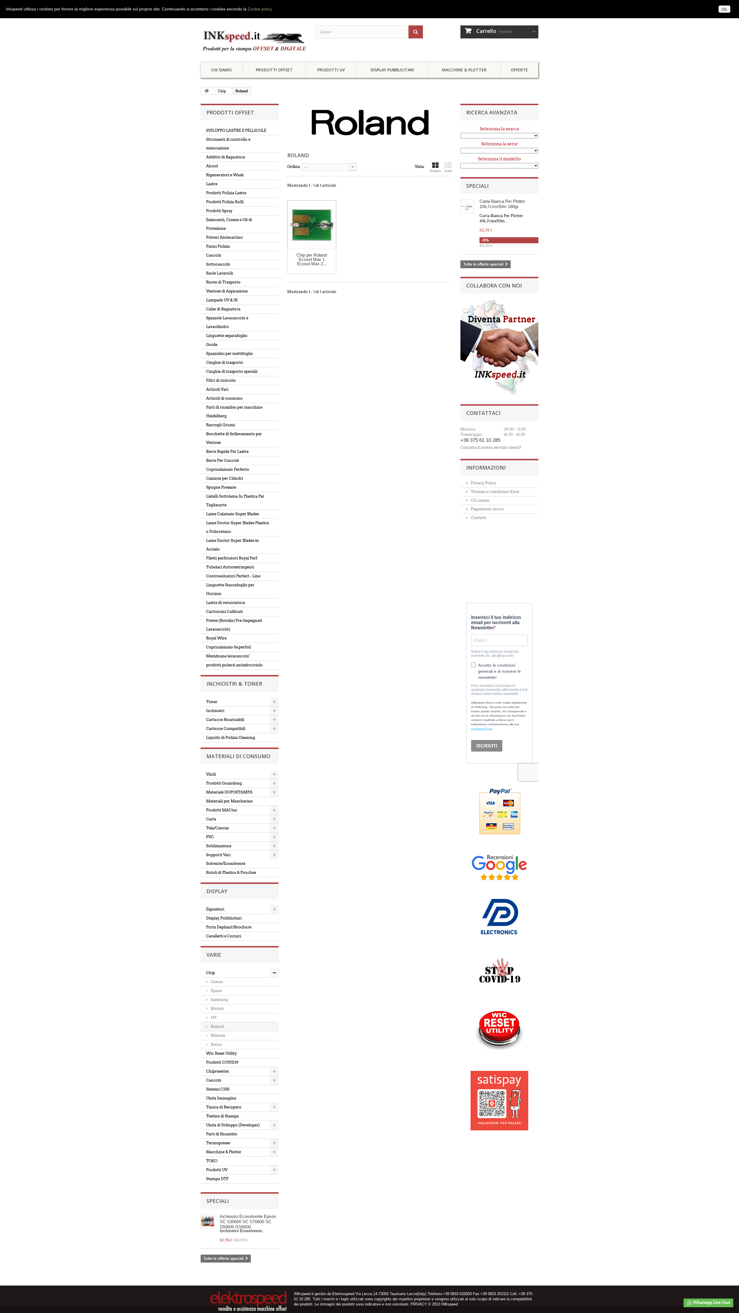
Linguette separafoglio (226, 335)
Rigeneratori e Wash (225, 175)
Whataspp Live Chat (711, 1302)
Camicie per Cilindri (224, 478)
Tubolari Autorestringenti (230, 567)
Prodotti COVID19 (222, 1062)
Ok (724, 9)
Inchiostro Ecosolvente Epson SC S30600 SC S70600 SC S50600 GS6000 (248, 1221)
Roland (217, 1026)
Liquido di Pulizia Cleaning (230, 737)
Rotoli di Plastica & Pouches (231, 872)
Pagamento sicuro (487, 509)
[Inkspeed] (254, 40)
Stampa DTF (217, 1179)
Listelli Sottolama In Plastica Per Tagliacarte (235, 500)
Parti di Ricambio (221, 1134)
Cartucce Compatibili (225, 728)
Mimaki (217, 1035)
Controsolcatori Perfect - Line (233, 576)
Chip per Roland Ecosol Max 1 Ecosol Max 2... (311, 259)
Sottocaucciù (218, 264)
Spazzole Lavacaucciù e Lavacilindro (227, 322)
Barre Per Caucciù (222, 460)
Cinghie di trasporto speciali (231, 371)
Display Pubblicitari (392, 70)
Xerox (216, 1044)
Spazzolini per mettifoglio (229, 353)
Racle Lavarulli (219, 273)
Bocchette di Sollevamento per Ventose (234, 438)
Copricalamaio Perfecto (227, 469)
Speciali (217, 1200)
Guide (211, 344)
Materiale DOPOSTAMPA (229, 792)
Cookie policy (260, 9)
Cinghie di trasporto (224, 362)
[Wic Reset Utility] (499, 1030)
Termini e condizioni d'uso (494, 491)
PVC (210, 837)
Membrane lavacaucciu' (228, 656)
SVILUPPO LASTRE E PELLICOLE (236, 130)
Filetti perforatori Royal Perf (231, 558)
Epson (216, 991)
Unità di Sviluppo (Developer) (233, 1125)
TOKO (211, 1161)
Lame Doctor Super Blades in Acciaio (232, 544)
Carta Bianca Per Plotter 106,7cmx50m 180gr (502, 204)
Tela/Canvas (217, 828)
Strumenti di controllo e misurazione (228, 143)
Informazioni (486, 467)
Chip (222, 91)
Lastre (211, 184)
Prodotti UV (331, 70)
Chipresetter (217, 1071)
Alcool (212, 166)
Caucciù (213, 255)
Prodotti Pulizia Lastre (226, 193)
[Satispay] (499, 1097)
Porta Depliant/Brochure (228, 927)
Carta (211, 819)
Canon (216, 982)
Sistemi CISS (217, 1089)
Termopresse (218, 1143)
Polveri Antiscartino (224, 237)
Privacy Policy (483, 483)
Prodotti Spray (219, 211)
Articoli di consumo (224, 398)
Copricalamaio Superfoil (228, 647)
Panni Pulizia (218, 246)
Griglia (435, 171)
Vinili (211, 774)
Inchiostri (215, 711)
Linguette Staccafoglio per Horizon (230, 589)
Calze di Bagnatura (223, 309)
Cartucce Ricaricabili (225, 719)
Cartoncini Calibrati (224, 611)
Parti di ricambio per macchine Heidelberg (234, 411)
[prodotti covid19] (499, 973)
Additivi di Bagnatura (225, 157)
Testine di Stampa (222, 1116)
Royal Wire (216, 638)
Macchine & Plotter (464, 70)
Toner (211, 702)
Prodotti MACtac (221, 810)
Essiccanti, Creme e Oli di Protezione (229, 224)
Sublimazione (218, 846)
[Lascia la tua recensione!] (499, 867)
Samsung (219, 999)
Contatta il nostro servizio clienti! (490, 447)
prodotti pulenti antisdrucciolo (234, 665)
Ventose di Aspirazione (227, 291)
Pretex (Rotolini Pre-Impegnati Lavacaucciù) (234, 624)
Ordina (293, 166)
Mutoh (217, 1008)
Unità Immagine (221, 1098)
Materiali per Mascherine (229, 801)
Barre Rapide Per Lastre (227, 451)
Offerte (519, 70)
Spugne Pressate (221, 487)
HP (213, 1017)
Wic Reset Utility (221, 1053)
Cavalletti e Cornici (223, 936)
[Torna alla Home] (206, 90)
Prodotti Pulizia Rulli (225, 202)
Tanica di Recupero (223, 1107)
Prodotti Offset (274, 70)
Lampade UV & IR (222, 300)
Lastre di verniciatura (225, 602)
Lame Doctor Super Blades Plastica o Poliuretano (237, 527)
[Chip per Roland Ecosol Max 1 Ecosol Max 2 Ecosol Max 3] (311, 224)
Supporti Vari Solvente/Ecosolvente (225, 859)
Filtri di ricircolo (221, 380)
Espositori (215, 909)
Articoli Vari (217, 389)
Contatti (478, 517)
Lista (448, 171)
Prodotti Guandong (224, 783)
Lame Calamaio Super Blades (232, 514)
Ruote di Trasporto (223, 282)
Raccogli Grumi (220, 425)
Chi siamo (221, 70)
